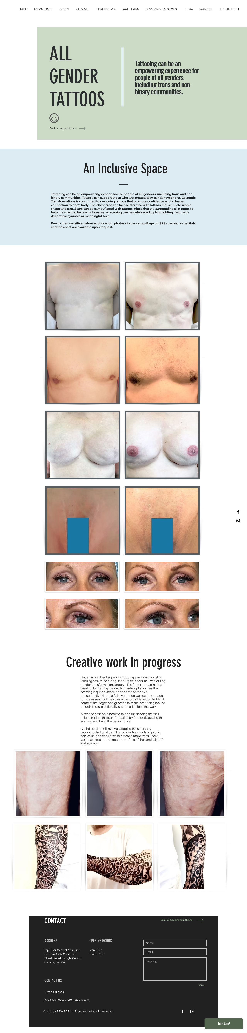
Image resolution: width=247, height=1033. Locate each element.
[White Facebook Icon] (182, 1011)
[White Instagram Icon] (192, 1011)
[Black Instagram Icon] (238, 520)
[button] (83, 9)
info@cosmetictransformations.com (66, 999)
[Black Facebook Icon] (238, 512)
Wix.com (107, 1011)
